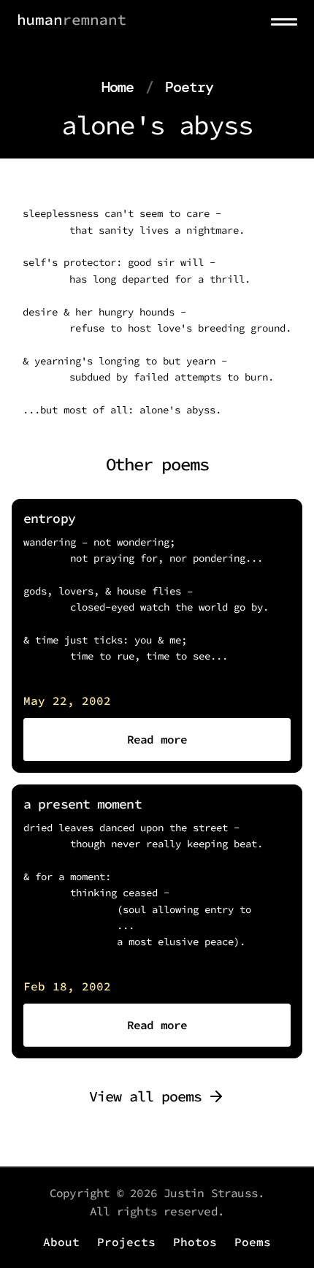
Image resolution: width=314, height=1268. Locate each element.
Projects (126, 1241)
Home (118, 86)
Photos (195, 1241)
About (61, 1241)
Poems (252, 1241)
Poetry (189, 86)
